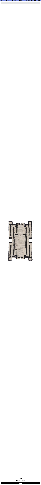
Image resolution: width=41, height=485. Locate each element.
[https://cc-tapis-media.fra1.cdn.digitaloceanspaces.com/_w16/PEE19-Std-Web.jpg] (20, 240)
